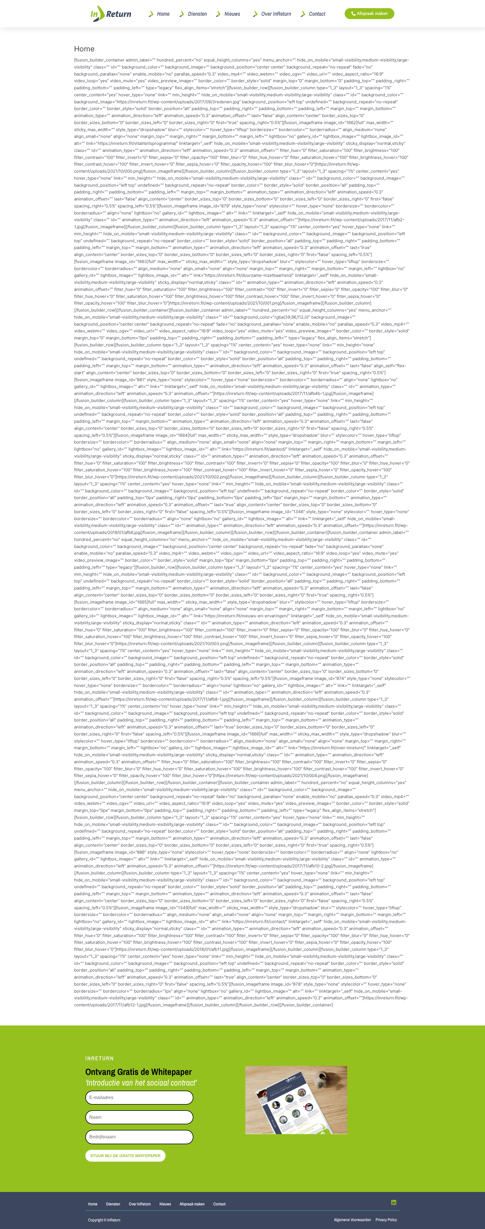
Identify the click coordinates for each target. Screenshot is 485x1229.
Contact (219, 1204)
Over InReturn (140, 1204)
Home (92, 1204)
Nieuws (165, 1204)
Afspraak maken (192, 1204)
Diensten (113, 1204)
